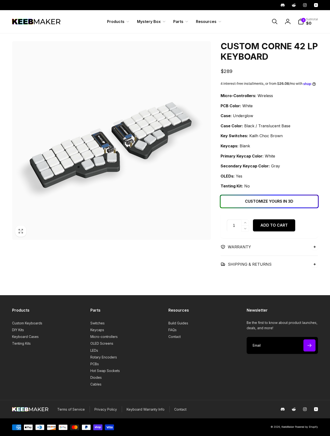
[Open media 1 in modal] (111, 140)
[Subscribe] (309, 345)
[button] (117, 22)
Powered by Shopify (306, 426)
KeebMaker (287, 426)
